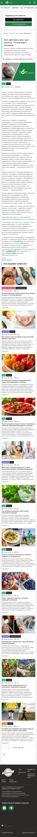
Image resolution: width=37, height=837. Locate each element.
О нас (20, 769)
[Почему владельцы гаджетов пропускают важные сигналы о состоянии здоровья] (18, 276)
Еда (21, 8)
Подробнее (5, 307)
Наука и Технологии (8, 288)
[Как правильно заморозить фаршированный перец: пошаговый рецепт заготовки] (18, 363)
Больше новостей (18, 747)
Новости (12, 33)
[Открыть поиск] (30, 2)
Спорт (4, 723)
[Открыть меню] (2, 2)
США (8, 83)
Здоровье (15, 8)
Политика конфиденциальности (31, 775)
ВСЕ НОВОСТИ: (5, 8)
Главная (5, 33)
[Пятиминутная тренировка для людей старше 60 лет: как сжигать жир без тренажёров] (18, 712)
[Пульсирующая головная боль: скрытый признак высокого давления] (18, 624)
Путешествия (29, 8)
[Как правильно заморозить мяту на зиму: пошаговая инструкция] (18, 494)
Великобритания (21, 288)
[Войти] (34, 2)
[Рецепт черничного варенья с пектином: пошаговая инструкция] (18, 581)
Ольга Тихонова (7, 260)
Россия (12, 331)
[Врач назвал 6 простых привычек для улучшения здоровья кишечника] (18, 320)
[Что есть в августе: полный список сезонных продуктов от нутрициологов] (18, 537)
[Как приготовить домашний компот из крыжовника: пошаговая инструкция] (18, 668)
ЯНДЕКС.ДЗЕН (11, 251)
